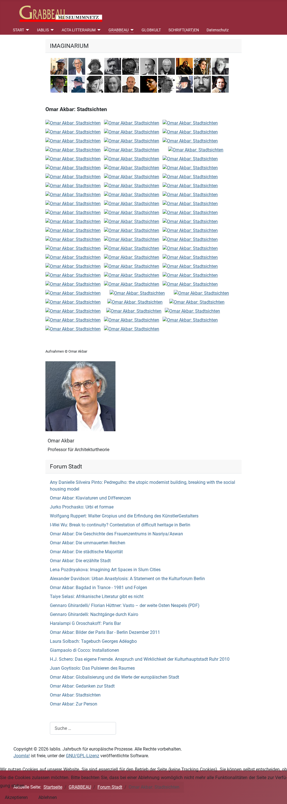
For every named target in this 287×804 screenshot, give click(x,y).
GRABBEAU (118, 30)
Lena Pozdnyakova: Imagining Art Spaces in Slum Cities (105, 569)
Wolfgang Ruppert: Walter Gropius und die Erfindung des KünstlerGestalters (124, 516)
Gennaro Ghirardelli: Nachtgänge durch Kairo (94, 614)
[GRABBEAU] (131, 30)
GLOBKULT (151, 30)
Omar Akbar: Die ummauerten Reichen (87, 542)
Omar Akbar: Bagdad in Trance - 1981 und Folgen (98, 587)
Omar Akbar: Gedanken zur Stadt (82, 686)
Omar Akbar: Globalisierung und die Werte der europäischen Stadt (114, 677)
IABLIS (43, 30)
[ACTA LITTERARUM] (98, 30)
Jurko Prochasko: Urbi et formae (82, 507)
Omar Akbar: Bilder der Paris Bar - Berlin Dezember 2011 (105, 632)
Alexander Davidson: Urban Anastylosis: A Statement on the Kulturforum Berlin (127, 578)
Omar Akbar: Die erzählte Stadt (80, 560)
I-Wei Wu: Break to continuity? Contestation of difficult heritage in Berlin (120, 525)
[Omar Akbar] (80, 396)
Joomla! (21, 755)
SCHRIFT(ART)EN (183, 30)
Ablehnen (47, 797)
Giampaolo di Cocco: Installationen (84, 650)
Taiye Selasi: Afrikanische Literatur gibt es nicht (97, 596)
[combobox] (83, 728)
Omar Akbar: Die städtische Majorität (86, 551)
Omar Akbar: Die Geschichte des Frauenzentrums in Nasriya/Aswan (116, 533)
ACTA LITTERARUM (79, 30)
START (18, 30)
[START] (26, 30)
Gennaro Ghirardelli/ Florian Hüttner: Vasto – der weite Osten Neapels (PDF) (125, 605)
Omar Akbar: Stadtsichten (75, 695)
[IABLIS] (51, 30)
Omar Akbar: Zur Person (73, 704)
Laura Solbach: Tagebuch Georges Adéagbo (93, 641)
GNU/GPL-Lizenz (82, 755)
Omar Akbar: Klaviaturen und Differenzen (90, 498)
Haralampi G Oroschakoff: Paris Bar (85, 623)
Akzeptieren (16, 797)
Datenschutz (218, 30)
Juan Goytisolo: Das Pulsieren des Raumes (92, 668)
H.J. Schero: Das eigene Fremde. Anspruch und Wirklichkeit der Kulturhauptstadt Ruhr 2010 (140, 659)
